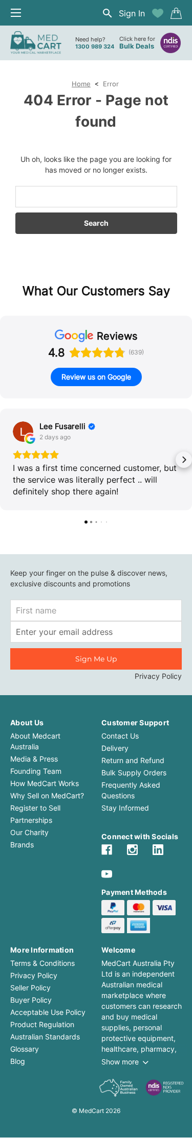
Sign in (132, 13)
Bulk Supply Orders (133, 772)
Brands (22, 844)
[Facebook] (106, 849)
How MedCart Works (44, 783)
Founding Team (35, 771)
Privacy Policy (158, 676)
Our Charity (29, 832)
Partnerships (31, 820)
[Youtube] (106, 874)
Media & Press (34, 758)
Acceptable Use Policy (48, 1012)
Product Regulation (42, 1024)
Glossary (24, 1049)
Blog (17, 1061)
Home (81, 84)
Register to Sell (35, 807)
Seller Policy (30, 987)
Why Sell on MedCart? (47, 795)
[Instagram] (132, 849)
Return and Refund (132, 760)
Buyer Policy (31, 999)
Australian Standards (45, 1036)
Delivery (115, 748)
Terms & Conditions (42, 963)
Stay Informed (125, 807)
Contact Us (120, 735)
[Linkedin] (158, 849)
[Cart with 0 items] (176, 13)
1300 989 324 (94, 46)
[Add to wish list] (157, 13)
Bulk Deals (136, 46)
